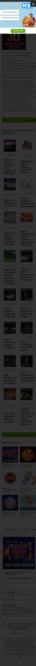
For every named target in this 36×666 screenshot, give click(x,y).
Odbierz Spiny (18, 31)
